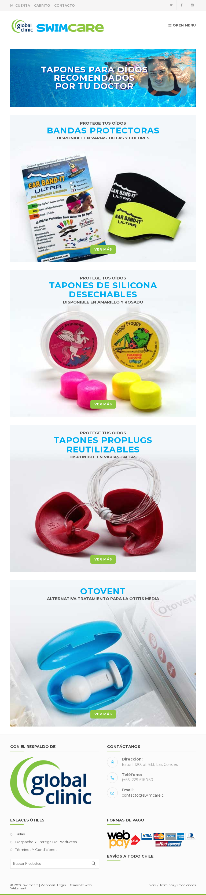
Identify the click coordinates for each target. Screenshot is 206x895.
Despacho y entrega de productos (46, 842)
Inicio (152, 885)
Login (61, 885)
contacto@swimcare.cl (143, 795)
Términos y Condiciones (36, 849)
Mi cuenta (20, 5)
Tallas (20, 834)
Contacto (64, 5)
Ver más (103, 249)
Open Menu (184, 25)
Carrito (42, 5)
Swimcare (30, 885)
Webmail (48, 885)
